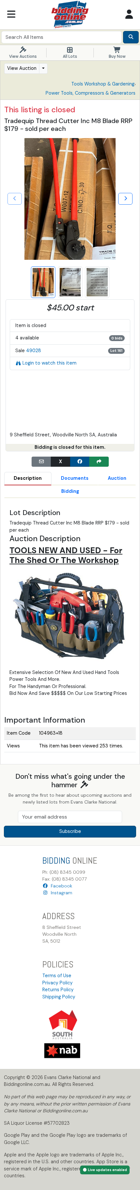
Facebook (60, 886)
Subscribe (70, 831)
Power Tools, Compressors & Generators (90, 93)
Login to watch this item (49, 363)
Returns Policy (58, 990)
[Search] (131, 37)
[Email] (41, 462)
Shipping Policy (58, 997)
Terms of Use (56, 976)
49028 (33, 350)
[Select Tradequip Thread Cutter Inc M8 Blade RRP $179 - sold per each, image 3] (97, 282)
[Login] (129, 14)
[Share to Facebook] (80, 462)
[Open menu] (11, 14)
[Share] (99, 462)
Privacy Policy (57, 983)
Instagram (60, 893)
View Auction (21, 68)
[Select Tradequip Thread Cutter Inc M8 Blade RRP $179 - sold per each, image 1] (43, 282)
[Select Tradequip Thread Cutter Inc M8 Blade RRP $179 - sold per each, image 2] (70, 282)
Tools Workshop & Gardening (102, 84)
